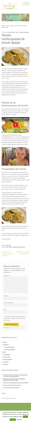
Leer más (19, 419)
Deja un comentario (24, 32)
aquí (28, 76)
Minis (4, 352)
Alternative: (6, 328)
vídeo (23, 247)
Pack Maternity (7, 354)
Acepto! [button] (25, 416)
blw (7, 247)
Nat (17, 32)
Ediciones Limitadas (10, 349)
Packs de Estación (7, 359)
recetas (10, 247)
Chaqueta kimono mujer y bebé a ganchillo (22, 252)
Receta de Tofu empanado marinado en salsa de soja (8, 253)
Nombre (6, 296)
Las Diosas (6, 344)
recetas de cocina (17, 247)
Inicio (4, 25)
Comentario (7, 276)
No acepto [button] (13, 419)
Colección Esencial (9, 347)
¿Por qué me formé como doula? (11, 387)
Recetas (12, 25)
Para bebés (6, 362)
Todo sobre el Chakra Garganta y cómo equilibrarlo (15, 382)
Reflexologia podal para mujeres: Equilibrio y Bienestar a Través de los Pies (14, 379)
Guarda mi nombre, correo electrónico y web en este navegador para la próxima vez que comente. (15, 318)
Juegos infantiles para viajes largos (12, 385)
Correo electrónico (9, 302)
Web (5, 309)
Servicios (5, 364)
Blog (8, 25)
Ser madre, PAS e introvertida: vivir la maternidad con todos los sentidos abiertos (15, 375)
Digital (4, 342)
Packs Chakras (7, 357)
